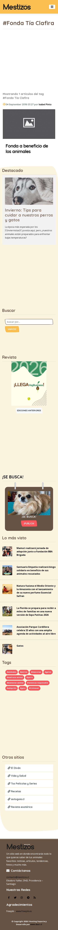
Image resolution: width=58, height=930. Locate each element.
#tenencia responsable (37, 683)
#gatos (48, 672)
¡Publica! (29, 523)
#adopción (11, 688)
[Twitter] (15, 898)
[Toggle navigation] (52, 7)
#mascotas (36, 672)
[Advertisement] (29, 60)
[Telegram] (28, 898)
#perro (29, 677)
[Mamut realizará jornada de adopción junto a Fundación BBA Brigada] (7, 551)
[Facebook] (8, 898)
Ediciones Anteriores (29, 410)
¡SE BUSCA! (12, 476)
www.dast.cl (36, 924)
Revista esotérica (21, 807)
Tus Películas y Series (23, 783)
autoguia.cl (17, 799)
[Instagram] (21, 898)
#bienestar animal (15, 683)
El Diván (15, 768)
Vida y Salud (18, 775)
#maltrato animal (15, 677)
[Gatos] (7, 648)
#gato (22, 688)
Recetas (15, 791)
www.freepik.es (24, 911)
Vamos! (12, 329)
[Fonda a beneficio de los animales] (29, 124)
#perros (23, 672)
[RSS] (34, 898)
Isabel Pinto (45, 104)
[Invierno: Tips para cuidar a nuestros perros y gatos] (29, 190)
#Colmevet (34, 688)
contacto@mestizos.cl (17, 877)
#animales (11, 672)
